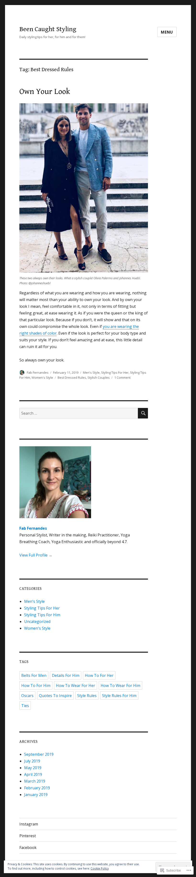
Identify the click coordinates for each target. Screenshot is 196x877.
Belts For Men (33, 675)
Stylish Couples (98, 377)
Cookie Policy (100, 868)
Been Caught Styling (47, 29)
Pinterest (27, 835)
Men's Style (91, 372)
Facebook (28, 847)
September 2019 (39, 754)
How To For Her (99, 675)
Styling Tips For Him (42, 614)
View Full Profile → (35, 555)
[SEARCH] (143, 413)
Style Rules (87, 695)
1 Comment (122, 377)
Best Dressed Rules (72, 377)
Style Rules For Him (119, 695)
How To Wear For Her (75, 685)
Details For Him (65, 675)
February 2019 (37, 787)
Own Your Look (44, 91)
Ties (25, 705)
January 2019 (36, 794)
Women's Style (42, 377)
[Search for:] (78, 413)
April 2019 (33, 774)
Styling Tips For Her (115, 372)
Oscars (27, 695)
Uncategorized (37, 621)
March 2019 (34, 781)
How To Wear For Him (120, 685)
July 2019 (32, 761)
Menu (167, 32)
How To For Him (35, 685)
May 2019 (32, 767)
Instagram (28, 824)
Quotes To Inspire (55, 695)
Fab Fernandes (38, 372)
